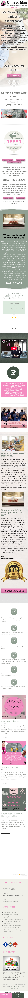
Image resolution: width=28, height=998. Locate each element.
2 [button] (13, 328)
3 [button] (14, 328)
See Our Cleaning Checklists (12, 277)
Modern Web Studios (17, 992)
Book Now (20, 198)
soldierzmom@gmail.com (11, 901)
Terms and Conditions (20, 986)
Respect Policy (14, 988)
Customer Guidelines (12, 279)
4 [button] (15, 328)
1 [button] (12, 328)
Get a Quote (8, 160)
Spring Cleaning (9, 917)
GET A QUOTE (6, 994)
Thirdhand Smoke (9, 767)
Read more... (5, 737)
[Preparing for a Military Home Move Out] (14, 810)
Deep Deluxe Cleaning (11, 914)
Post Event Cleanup (10, 721)
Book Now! (14, 76)
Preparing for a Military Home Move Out (12, 814)
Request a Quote (14, 590)
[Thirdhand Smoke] (14, 764)
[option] (14, 310)
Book (21, 49)
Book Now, (20, 160)
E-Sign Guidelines (14, 162)
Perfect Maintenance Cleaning (13, 919)
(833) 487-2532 (18, 995)
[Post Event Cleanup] (14, 718)
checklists (7, 273)
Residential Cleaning (10, 912)
